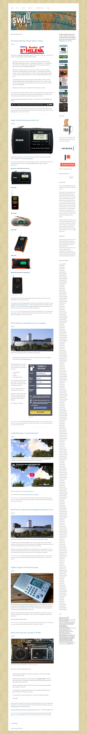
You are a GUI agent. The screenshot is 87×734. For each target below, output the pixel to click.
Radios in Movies (69, 631)
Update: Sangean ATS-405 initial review (24, 567)
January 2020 (61, 392)
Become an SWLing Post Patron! (65, 168)
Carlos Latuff (63, 620)
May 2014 (61, 503)
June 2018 (61, 423)
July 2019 (61, 402)
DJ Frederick (71, 622)
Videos (12, 499)
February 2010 (62, 586)
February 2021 (62, 371)
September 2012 (62, 536)
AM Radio (61, 617)
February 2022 (62, 351)
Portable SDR (38, 499)
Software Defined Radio (47, 497)
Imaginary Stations (64, 627)
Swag (17, 8)
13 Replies (13, 123)
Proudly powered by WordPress (17, 728)
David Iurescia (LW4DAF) (63, 620)
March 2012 (61, 545)
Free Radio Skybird (63, 624)
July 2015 (61, 480)
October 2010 (62, 573)
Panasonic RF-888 (32, 714)
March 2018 (61, 428)
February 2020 (62, 391)
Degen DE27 (13, 255)
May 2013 (61, 523)
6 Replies (12, 636)
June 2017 (61, 443)
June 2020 (61, 384)
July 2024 (61, 304)
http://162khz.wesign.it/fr (25, 359)
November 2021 (62, 356)
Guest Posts (25, 713)
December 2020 (62, 374)
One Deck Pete (66, 629)
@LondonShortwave (23, 499)
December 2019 (62, 394)
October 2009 (62, 593)
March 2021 (61, 369)
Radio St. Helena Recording (25, 110)
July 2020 (61, 382)
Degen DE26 (13, 229)
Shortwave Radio (31, 108)
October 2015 (62, 475)
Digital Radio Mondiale (63, 622)
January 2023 (61, 334)
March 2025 (61, 291)
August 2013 (61, 518)
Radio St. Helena (48, 108)
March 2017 (61, 448)
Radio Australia (69, 630)
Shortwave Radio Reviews (39, 622)
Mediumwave (39, 555)
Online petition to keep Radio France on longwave (28, 323)
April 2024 (61, 309)
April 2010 (61, 583)
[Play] (12, 104)
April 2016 (61, 466)
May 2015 (61, 483)
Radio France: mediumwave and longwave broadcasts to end (32, 510)
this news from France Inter (41, 539)
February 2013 (62, 527)
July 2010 (61, 578)
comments (22, 606)
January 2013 (61, 529)
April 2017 (61, 446)
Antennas (65, 617)
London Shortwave (31, 499)
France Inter (46, 421)
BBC (68, 617)
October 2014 (62, 495)
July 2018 (61, 422)
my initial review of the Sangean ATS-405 (28, 604)
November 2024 (62, 298)
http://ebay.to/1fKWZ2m (27, 158)
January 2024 (61, 314)
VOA (66, 642)
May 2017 (61, 444)
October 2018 (62, 417)
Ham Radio (62, 625)
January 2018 (61, 431)
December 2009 (62, 589)
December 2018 (62, 413)
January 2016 (61, 470)
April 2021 (61, 368)
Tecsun (68, 641)
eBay (63, 623)
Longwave (34, 421)
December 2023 (62, 316)
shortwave (33, 110)
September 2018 (62, 418)
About (48, 8)
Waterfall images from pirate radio (66, 250)
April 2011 (61, 563)
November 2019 (62, 395)
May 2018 (61, 425)
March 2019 (61, 409)
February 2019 (62, 410)
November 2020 (62, 376)
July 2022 (61, 343)
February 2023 (62, 332)
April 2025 (61, 290)
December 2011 (62, 550)
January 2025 (61, 294)
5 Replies (12, 570)
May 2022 (61, 347)
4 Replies (12, 326)
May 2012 (61, 542)
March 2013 (61, 526)
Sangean (12, 624)
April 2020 (61, 387)
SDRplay (70, 633)
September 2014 (62, 497)
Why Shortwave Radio (63, 644)
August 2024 (61, 303)
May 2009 (61, 599)
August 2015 (61, 479)
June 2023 (61, 325)
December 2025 (62, 277)
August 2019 (61, 400)
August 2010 (61, 576)
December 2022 (62, 335)
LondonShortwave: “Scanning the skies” (24, 433)
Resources (30, 8)
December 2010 (62, 570)
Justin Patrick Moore (64, 628)
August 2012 (61, 537)
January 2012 (61, 549)
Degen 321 (26, 168)
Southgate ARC (62, 641)
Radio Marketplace (40, 8)
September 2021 (62, 360)
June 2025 (61, 286)
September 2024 (62, 301)
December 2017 (62, 433)
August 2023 (61, 322)
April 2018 (61, 426)
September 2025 (62, 281)
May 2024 (61, 307)
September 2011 (62, 555)
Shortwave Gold (63, 636)
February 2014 (62, 508)
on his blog (28, 494)
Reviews (25, 622)
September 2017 (62, 438)
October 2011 (62, 554)
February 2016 (62, 469)
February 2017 (62, 449)
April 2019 (61, 407)
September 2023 (62, 321)
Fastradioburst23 (69, 623)
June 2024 (61, 306)
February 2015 (62, 488)
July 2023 (61, 324)
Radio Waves (62, 632)
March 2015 (61, 487)
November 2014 (62, 493)
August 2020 (61, 381)
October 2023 (62, 319)
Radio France (26, 423)
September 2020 (62, 379)
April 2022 (61, 348)
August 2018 (61, 420)
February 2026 (62, 273)
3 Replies (12, 44)
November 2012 (62, 532)
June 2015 (61, 482)
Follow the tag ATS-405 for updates (19, 619)
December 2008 (62, 607)
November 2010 (62, 571)
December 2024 (62, 296)
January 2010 (61, 588)
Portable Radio (33, 311)
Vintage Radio (62, 642)
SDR (42, 499)
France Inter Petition (19, 423)
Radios (32, 713)
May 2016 (61, 464)
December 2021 (62, 355)
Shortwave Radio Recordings (65, 639)
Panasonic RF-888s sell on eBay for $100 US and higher (23, 709)
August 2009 (61, 596)
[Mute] (47, 104)
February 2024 (62, 312)
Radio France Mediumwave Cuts (37, 557)
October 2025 (62, 280)
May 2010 (61, 581)
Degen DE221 (14, 168)
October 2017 (62, 436)
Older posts (14, 723)
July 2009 (61, 598)
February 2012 (62, 547)
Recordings (26, 108)
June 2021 (61, 365)
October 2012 (62, 534)
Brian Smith (42, 108)
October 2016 (62, 456)
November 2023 (62, 317)
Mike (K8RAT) (21, 714)
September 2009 (62, 594)
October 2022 (62, 338)
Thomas (27, 111)
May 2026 (61, 268)
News (22, 108)
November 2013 (62, 513)
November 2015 (62, 474)
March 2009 (61, 602)
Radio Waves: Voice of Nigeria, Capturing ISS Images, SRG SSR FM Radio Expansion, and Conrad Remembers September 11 (67, 254)
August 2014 (61, 498)
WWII (72, 643)
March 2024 (61, 311)
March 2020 (61, 389)
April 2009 (61, 601)
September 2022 (62, 340)
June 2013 (61, 521)
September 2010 (62, 575)
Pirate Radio (62, 630)
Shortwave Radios (17, 314)
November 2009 (62, 591)
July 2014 (61, 500)
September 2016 (62, 457)
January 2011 (61, 568)
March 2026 (61, 272)
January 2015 (61, 490)
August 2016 (61, 459)
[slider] (51, 104)
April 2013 (61, 524)
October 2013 (62, 514)
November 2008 (62, 609)
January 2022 (61, 353)
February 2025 (62, 293)
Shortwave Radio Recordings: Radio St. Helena (27, 41)
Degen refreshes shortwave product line (25, 120)
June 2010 (61, 580)
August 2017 (61, 439)
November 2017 (62, 435)
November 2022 (62, 337)
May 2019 (61, 405)
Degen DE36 (13, 272)
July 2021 (61, 363)
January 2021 (61, 373)
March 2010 (61, 585)
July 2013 (61, 519)
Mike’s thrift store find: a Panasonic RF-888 (26, 633)
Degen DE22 (13, 187)
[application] (32, 104)
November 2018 (62, 415)
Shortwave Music (71, 636)
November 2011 (62, 552)
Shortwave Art (71, 635)
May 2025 (61, 288)
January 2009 (61, 606)
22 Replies (13, 513)
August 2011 (61, 557)
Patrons (23, 8)
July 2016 (61, 461)
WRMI (69, 644)
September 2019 (62, 399)
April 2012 (61, 544)
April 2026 (61, 270)
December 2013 (62, 511)
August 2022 (61, 342)
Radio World (67, 632)
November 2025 (62, 278)
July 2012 (61, 539)
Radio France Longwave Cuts (35, 423)
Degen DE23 (13, 213)
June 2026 (61, 267)
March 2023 (61, 330)
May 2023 (61, 327)
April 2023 (61, 329)
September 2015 (62, 477)
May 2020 (61, 386)
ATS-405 (51, 622)
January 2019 (61, 412)
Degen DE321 (40, 312)
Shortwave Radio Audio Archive (25, 55)
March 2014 (61, 506)
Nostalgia (60, 629)
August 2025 (61, 283)
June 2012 (61, 541)
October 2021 (62, 358)
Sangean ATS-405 (18, 624)
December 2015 (62, 472)
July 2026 (61, 265)
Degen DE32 (26, 272)
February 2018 (62, 430)
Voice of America (71, 642)
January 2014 (61, 510)
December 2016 (62, 453)
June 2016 (61, 462)
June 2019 (61, 404)
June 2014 (61, 501)
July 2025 (61, 285)
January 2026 (61, 275)
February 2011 (62, 567)
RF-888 (38, 714)
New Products (24, 311)
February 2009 (62, 604)
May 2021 (61, 366)
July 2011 (61, 558)
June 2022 (61, 345)
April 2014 (61, 505)
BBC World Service (64, 618)
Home (12, 8)
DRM (60, 623)
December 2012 (62, 531)
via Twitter (46, 458)
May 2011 (61, 562)
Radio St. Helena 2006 (15, 110)
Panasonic (27, 714)
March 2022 (61, 350)
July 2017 (61, 441)
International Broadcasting (26, 421)
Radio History (62, 631)
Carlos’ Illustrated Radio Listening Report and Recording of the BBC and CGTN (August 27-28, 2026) (67, 244)
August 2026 (61, 263)
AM (21, 713)
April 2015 (61, 485)
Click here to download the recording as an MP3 (22, 99)
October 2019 (62, 397)
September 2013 (62, 516)
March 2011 (61, 565)
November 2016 (62, 454)
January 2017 (61, 451)
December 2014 (62, 492)
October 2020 (62, 378)
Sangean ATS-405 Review (27, 624)
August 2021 (61, 361)
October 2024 (62, 299)
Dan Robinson (72, 619)
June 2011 (61, 560)
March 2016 (61, 467)
